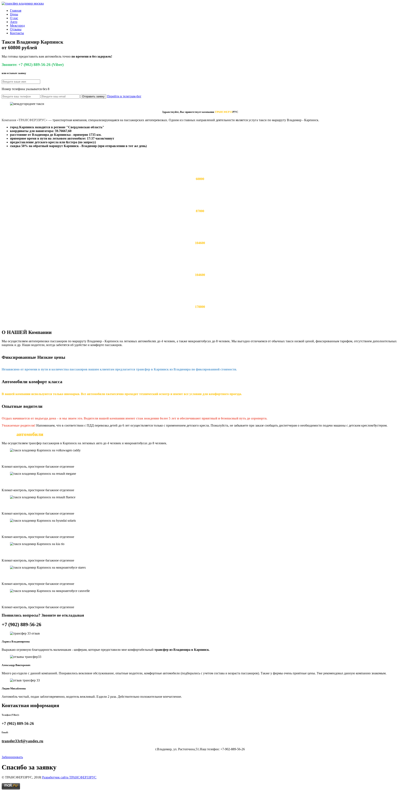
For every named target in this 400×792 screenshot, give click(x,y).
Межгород (17, 25)
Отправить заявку (93, 96)
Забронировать (12, 757)
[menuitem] (204, 11)
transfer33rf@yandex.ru (22, 741)
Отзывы (15, 29)
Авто (13, 22)
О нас (14, 18)
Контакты (17, 33)
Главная (15, 10)
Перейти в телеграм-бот (124, 96)
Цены (14, 14)
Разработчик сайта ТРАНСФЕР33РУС (69, 777)
